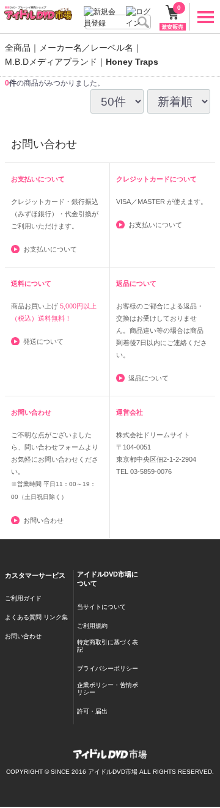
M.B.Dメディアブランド (51, 62)
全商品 (18, 48)
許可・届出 (92, 711)
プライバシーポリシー (107, 668)
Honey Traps (132, 62)
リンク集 (55, 617)
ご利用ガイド (23, 598)
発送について (43, 341)
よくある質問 (23, 617)
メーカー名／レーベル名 (86, 48)
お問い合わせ (43, 520)
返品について (148, 378)
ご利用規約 (92, 625)
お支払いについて (50, 249)
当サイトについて (101, 606)
